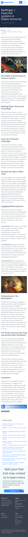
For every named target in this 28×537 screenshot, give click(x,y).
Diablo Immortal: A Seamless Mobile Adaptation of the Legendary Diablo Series (14, 455)
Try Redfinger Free (14, 491)
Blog (9, 30)
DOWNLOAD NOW (5, 505)
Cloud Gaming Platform (6, 503)
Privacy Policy (4, 516)
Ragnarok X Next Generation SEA (18, 504)
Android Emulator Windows (6, 502)
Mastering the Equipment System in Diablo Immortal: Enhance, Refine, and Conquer (13, 448)
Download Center (18, 516)
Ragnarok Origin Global (20, 506)
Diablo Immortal (5, 411)
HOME (4, 30)
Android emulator (19, 393)
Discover (17, 524)
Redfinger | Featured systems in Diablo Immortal (14, 445)
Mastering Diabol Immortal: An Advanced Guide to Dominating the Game (14, 459)
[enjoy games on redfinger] (14, 406)
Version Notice (18, 522)
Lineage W (17, 508)
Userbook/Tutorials (19, 517)
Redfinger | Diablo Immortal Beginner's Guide (13, 435)
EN (25, 3)
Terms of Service (4, 517)
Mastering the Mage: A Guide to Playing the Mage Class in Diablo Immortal (13, 463)
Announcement (18, 521)
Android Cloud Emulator (6, 500)
